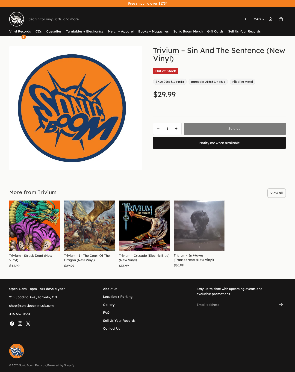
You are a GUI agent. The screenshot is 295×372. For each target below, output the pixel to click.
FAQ (106, 313)
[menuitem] (34, 37)
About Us (110, 289)
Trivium (166, 50)
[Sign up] (281, 305)
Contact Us (111, 328)
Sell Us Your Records (119, 321)
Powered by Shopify (60, 365)
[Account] (271, 19)
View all (276, 193)
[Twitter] (28, 323)
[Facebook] (12, 323)
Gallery (109, 305)
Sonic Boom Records (32, 365)
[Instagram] (20, 323)
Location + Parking (118, 297)
